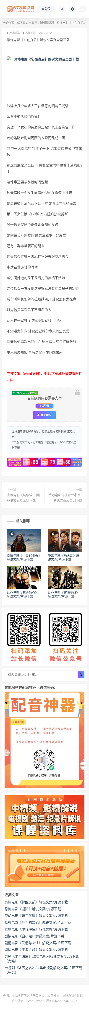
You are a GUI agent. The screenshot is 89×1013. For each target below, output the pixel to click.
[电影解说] (47, 23)
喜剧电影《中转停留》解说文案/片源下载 (36, 929)
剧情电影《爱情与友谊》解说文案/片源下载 (38, 943)
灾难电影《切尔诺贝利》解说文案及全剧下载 (24, 498)
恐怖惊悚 (30, 33)
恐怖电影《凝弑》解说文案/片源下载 (33, 909)
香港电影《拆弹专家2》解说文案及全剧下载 (65, 498)
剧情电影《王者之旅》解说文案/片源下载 (36, 950)
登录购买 (46, 415)
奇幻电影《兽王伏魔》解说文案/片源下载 (36, 916)
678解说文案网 (27, 23)
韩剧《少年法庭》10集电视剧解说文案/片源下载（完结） (42, 959)
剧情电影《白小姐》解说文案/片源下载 (34, 936)
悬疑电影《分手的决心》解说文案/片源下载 (38, 922)
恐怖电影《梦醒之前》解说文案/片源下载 (36, 902)
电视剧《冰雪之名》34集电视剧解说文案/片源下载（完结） (43, 970)
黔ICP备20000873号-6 (62, 1001)
